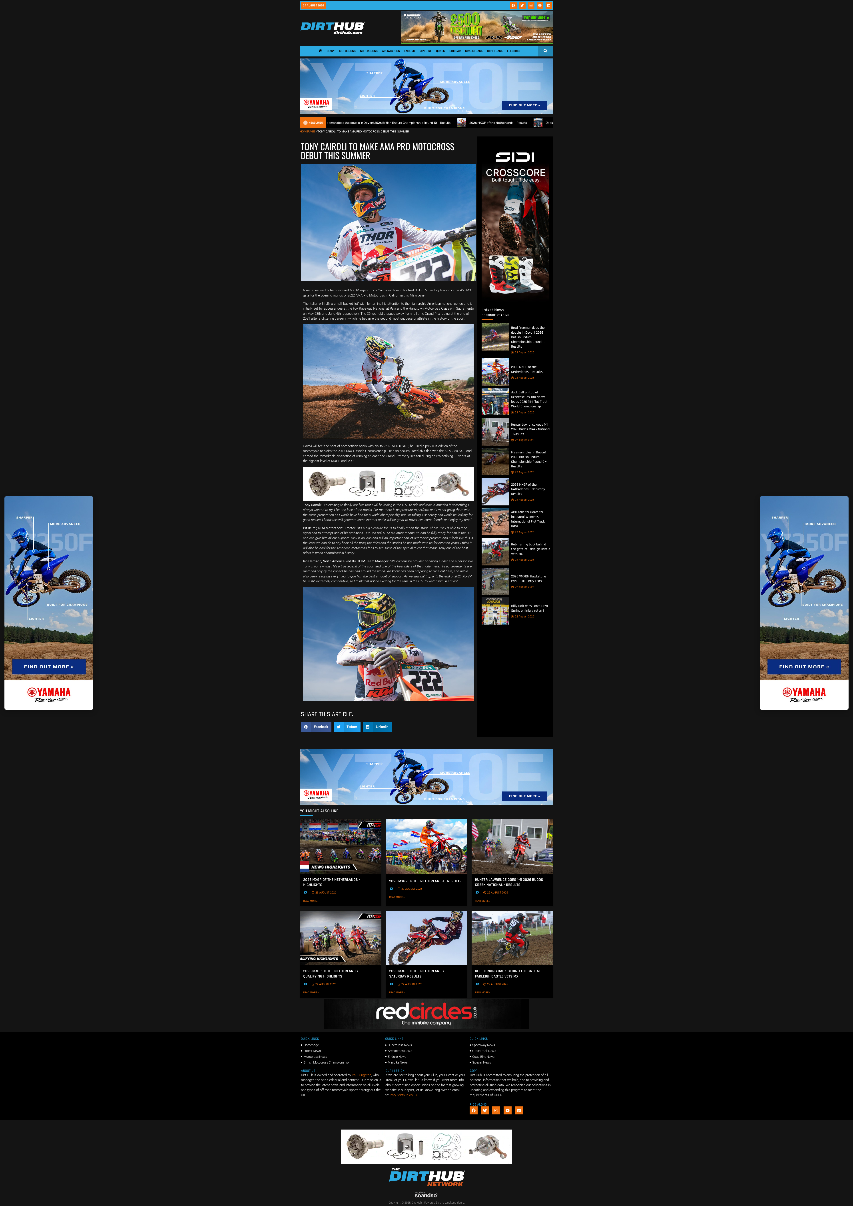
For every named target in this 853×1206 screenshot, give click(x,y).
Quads (440, 51)
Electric (513, 51)
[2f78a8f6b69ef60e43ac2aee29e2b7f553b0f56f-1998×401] (388, 500)
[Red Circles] (426, 1028)
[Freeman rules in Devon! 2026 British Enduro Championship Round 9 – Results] (495, 461)
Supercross (369, 51)
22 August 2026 (524, 440)
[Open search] (545, 51)
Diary (331, 51)
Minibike (425, 51)
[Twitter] (522, 5)
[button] (316, 727)
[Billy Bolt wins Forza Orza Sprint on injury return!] (495, 611)
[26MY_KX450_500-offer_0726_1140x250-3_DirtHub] (477, 43)
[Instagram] (531, 5)
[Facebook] (513, 5)
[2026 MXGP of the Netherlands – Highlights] (340, 846)
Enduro (409, 51)
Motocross (347, 51)
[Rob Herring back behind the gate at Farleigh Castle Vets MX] (495, 551)
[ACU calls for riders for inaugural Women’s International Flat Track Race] (495, 521)
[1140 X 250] (426, 113)
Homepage (307, 131)
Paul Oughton (361, 1075)
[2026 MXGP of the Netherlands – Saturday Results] (495, 491)
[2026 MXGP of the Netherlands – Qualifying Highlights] (340, 938)
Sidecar (455, 51)
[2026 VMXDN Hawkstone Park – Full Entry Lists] (495, 581)
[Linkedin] (549, 5)
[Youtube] (540, 5)
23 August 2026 (524, 352)
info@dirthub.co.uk (403, 1095)
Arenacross (391, 51)
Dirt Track (495, 51)
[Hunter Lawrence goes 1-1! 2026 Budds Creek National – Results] (495, 432)
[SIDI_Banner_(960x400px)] (515, 301)
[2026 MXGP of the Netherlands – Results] (495, 372)
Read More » (319, 900)
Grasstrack (474, 51)
